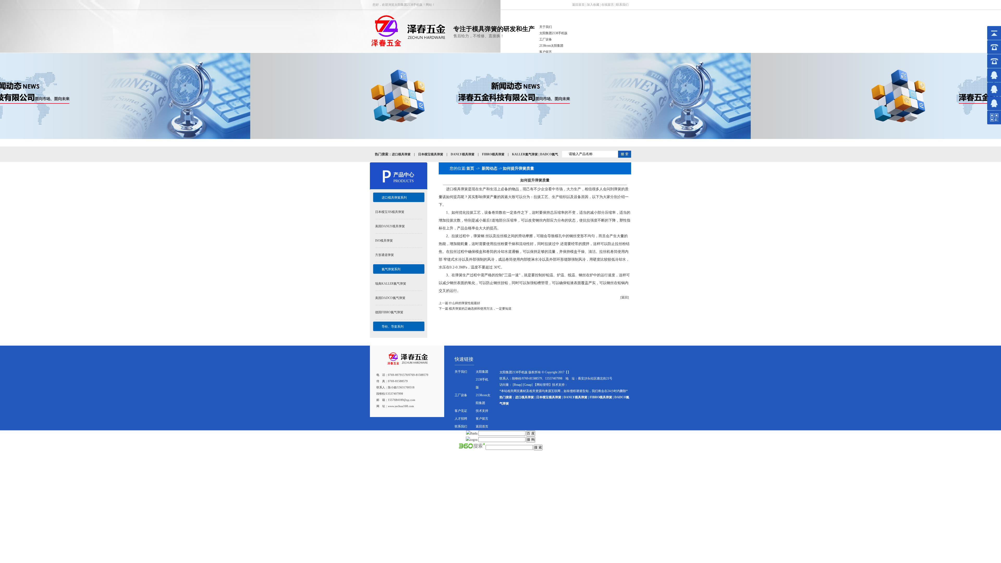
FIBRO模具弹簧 (493, 154)
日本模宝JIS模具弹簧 (389, 212)
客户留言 (545, 52)
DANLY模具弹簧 (462, 154)
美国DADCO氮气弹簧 (390, 298)
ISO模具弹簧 (384, 240)
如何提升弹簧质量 (518, 168)
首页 (470, 168)
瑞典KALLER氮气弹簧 (390, 283)
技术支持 (482, 411)
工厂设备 (545, 39)
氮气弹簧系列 (391, 269)
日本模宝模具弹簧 (430, 154)
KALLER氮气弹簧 (525, 154)
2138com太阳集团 (551, 45)
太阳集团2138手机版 (553, 33)
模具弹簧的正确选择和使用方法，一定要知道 (480, 308)
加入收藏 (593, 5)
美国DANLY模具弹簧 (390, 226)
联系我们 (622, 5)
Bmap (517, 385)
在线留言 (607, 5)
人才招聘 (461, 418)
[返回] (624, 297)
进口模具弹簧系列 (394, 197)
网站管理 (542, 385)
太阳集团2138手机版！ (410, 5)
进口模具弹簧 (401, 154)
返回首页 (578, 5)
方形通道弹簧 (384, 255)
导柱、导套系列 (393, 326)
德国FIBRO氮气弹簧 (389, 312)
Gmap (528, 385)
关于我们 (545, 27)
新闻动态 (489, 168)
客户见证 (461, 411)
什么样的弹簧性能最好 (464, 303)
